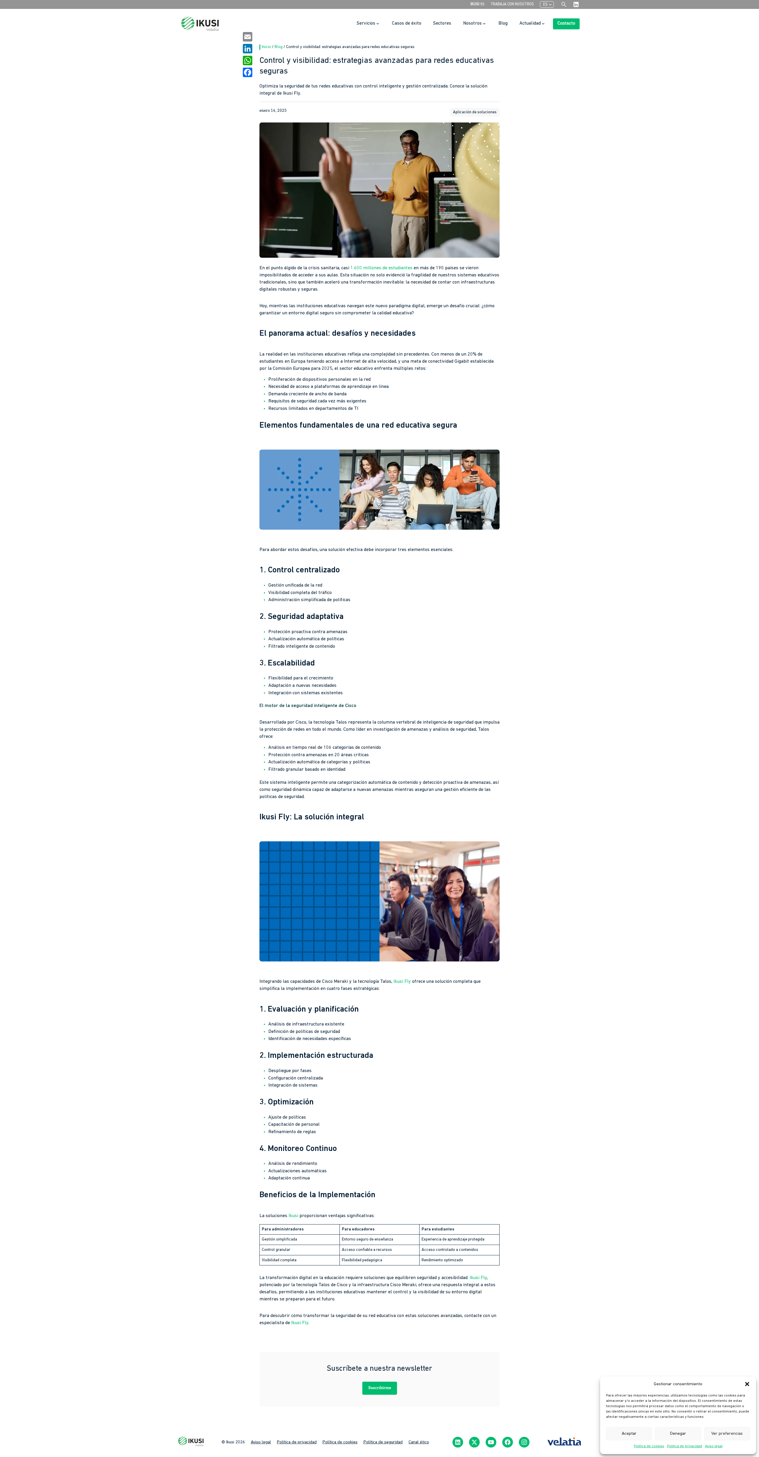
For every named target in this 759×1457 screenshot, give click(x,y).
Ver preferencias (727, 1433)
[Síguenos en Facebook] (507, 1442)
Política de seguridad (383, 1442)
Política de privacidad (684, 1446)
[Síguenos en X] (474, 1442)
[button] (747, 1384)
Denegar (678, 1433)
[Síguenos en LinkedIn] (457, 1442)
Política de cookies (649, 1446)
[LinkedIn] (247, 49)
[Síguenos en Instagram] (524, 1442)
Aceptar (629, 1433)
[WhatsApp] (247, 60)
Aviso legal (714, 1446)
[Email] (247, 37)
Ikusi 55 (477, 4)
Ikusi (293, 1216)
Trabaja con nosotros (512, 4)
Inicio (267, 47)
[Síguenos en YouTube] (491, 1442)
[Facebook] (247, 72)
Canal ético (419, 1442)
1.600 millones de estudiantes (381, 268)
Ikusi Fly (402, 981)
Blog (279, 47)
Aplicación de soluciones (475, 112)
